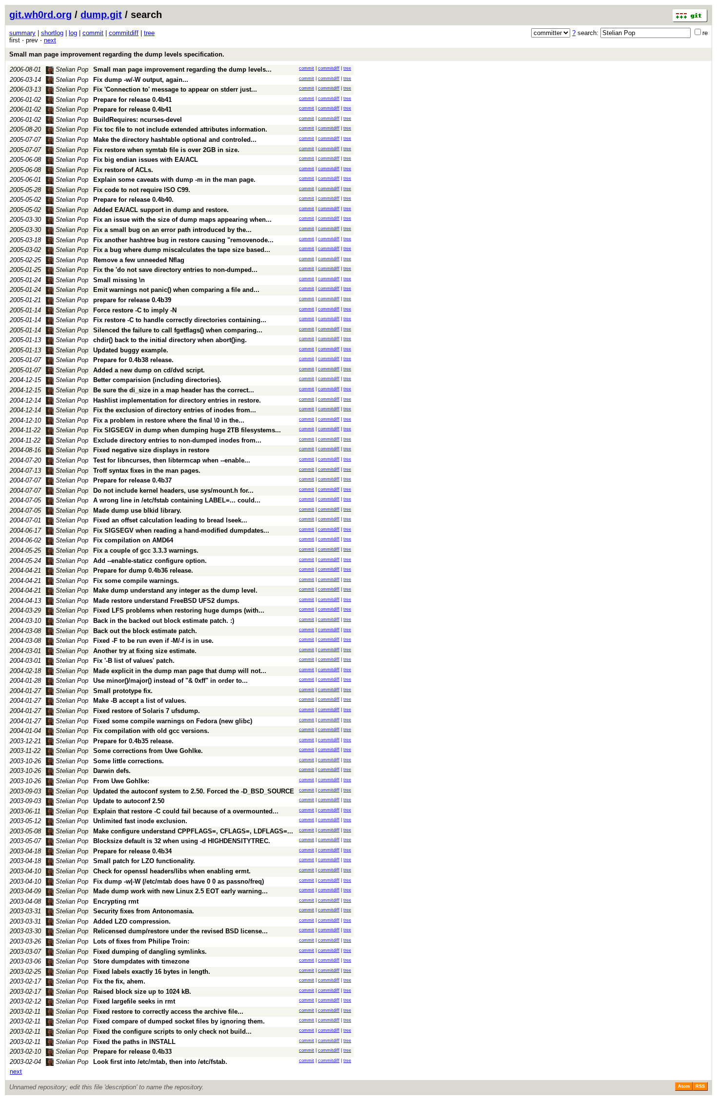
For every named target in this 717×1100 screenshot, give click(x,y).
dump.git (101, 14)
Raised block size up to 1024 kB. (142, 991)
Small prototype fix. (123, 691)
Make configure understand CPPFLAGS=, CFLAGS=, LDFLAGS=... (193, 831)
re (705, 33)
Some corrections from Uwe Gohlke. (148, 750)
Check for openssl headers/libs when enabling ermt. (172, 871)
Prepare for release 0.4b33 (132, 1051)
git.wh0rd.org (40, 14)
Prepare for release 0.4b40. (133, 199)
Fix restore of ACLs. (123, 170)
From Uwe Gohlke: (121, 781)
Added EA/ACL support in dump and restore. (161, 209)
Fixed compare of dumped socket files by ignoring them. (179, 1021)
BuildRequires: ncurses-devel (137, 119)
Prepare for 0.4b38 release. (133, 360)
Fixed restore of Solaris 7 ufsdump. (146, 710)
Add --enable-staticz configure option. (150, 560)
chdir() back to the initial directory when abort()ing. (170, 340)
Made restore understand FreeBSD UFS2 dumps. (166, 600)
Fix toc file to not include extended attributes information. (180, 129)
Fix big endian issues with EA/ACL (145, 159)
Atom (684, 1086)
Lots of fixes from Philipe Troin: (141, 941)
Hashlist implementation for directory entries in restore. (177, 400)
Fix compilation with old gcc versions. (151, 730)
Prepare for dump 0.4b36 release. (143, 570)
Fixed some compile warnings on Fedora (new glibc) (172, 721)
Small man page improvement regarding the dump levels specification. (116, 54)
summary (22, 33)
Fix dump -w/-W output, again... (140, 79)
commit (92, 33)
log (73, 33)
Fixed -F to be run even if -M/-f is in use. (153, 640)
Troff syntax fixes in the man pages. (146, 470)
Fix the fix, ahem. (119, 981)
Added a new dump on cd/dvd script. (149, 370)
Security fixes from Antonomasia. (143, 911)
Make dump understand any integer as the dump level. (175, 590)
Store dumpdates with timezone (141, 961)
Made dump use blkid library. (137, 510)
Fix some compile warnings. (136, 580)
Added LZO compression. (132, 921)
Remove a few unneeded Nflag (138, 260)
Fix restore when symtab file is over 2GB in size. (166, 150)
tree (149, 33)
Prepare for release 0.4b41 (132, 99)
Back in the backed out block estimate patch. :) (163, 620)
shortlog (52, 33)
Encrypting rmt (116, 901)
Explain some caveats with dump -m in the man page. (174, 179)
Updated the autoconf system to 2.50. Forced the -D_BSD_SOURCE (193, 791)
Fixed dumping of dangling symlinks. (150, 951)
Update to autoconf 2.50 (128, 801)
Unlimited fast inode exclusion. (140, 821)
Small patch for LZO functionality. (144, 861)
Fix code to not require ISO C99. (141, 189)
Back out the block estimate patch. (145, 631)
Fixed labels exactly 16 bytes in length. (151, 971)
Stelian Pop (71, 69)
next (50, 40)
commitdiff (124, 33)
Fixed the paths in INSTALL (134, 1041)
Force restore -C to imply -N (135, 310)
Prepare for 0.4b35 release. (133, 741)
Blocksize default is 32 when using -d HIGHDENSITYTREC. (181, 841)
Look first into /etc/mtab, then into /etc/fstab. (160, 1061)
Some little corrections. (128, 761)
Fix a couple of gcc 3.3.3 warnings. (146, 550)
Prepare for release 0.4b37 (132, 480)
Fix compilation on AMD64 (133, 540)
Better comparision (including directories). (157, 380)
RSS (700, 1086)
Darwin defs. (112, 770)
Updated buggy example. (130, 350)
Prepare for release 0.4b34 (132, 851)
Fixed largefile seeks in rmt (134, 1001)
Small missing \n (119, 280)
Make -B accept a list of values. (139, 700)
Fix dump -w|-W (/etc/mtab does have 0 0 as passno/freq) (178, 881)
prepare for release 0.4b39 (132, 300)
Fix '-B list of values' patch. (134, 660)
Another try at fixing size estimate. (145, 651)
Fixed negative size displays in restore (151, 450)
